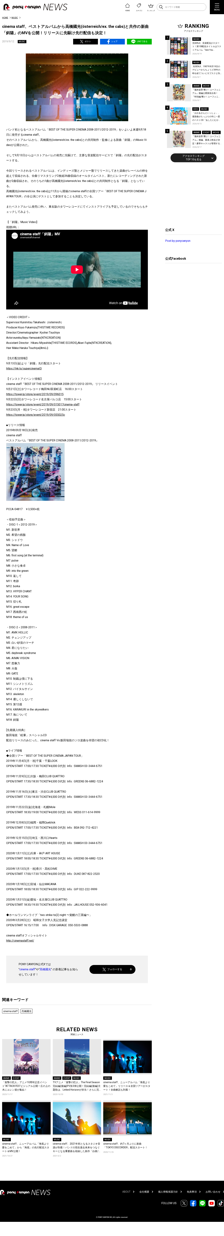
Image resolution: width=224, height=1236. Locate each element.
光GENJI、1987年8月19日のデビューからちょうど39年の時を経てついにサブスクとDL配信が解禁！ (206, 70)
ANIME (6, 1078)
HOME (5, 17)
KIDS (195, 109)
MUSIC (15, 17)
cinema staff (27, 969)
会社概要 (144, 1191)
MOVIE (206, 86)
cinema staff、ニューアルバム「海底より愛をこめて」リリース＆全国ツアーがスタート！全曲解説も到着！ (126, 1086)
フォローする (114, 969)
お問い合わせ (213, 1191)
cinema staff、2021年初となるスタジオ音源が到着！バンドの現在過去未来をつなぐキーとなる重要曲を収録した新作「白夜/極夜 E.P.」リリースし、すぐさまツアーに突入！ (77, 1147)
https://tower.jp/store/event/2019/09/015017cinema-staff (43, 404)
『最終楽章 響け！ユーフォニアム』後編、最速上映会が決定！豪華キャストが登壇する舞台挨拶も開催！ (206, 140)
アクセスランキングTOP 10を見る (193, 157)
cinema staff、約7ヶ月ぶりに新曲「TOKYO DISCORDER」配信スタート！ (125, 1145)
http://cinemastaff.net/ (20, 940)
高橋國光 (45, 969)
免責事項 (192, 1191)
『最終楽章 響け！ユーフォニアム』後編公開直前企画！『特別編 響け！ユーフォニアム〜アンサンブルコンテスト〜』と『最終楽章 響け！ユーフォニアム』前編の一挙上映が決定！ (206, 94)
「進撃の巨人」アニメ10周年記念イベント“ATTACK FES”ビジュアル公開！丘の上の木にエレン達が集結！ (26, 1086)
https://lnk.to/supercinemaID (24, 368)
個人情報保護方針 (168, 1191)
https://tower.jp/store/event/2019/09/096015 (35, 394)
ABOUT (126, 1191)
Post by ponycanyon (177, 240)
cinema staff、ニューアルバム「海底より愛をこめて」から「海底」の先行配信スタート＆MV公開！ (25, 1147)
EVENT (16, 1078)
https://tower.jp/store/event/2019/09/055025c (35, 414)
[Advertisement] (191, 194)
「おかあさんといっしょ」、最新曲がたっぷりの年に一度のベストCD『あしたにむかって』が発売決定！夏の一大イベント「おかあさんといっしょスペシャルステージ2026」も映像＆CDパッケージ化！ (206, 117)
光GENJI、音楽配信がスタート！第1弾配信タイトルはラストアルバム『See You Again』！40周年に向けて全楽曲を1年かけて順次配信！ (207, 47)
